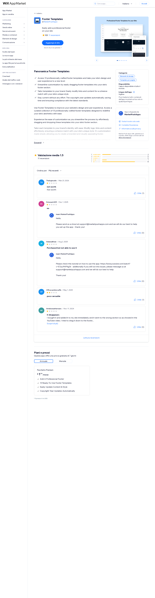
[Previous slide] (97, 60)
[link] (14, 10)
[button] (134, 92)
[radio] (43, 361)
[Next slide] (147, 60)
